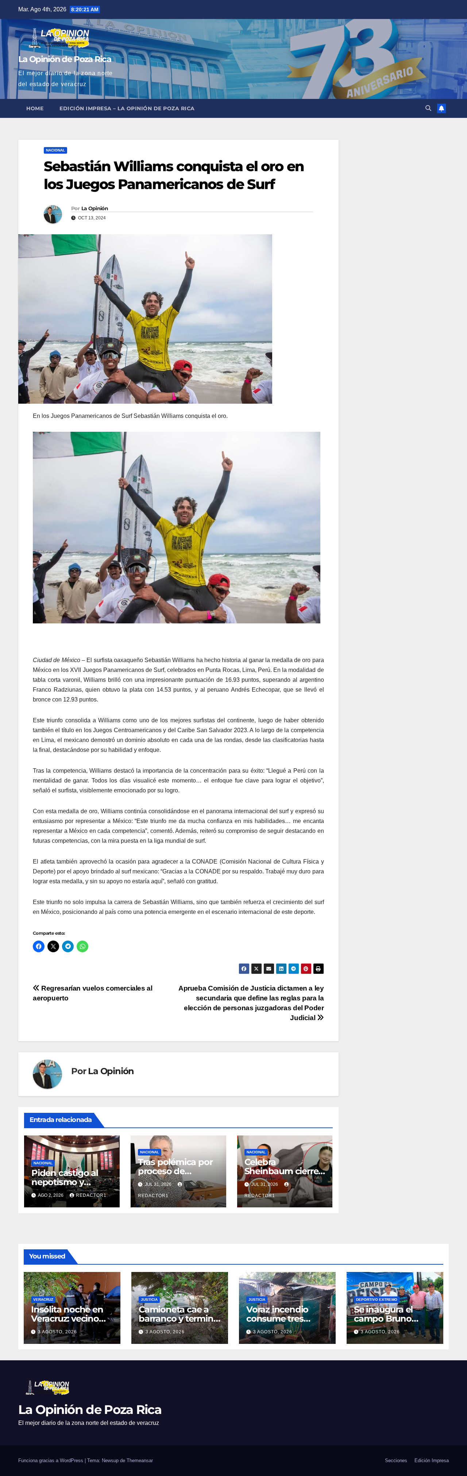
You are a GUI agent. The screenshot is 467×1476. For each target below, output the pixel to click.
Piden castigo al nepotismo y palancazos (64, 1182)
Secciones (396, 1460)
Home (34, 108)
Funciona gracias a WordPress (51, 1460)
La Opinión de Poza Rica (64, 59)
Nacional (55, 150)
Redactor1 (91, 1195)
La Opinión (94, 208)
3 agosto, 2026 (57, 1331)
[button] (428, 108)
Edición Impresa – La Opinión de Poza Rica (127, 108)
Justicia (149, 1300)
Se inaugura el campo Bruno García (383, 1318)
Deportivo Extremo (376, 1300)
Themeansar (140, 1460)
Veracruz (43, 1300)
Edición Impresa (431, 1460)
